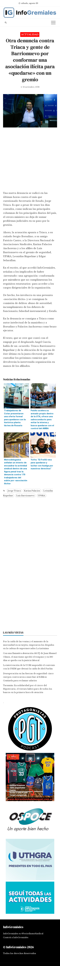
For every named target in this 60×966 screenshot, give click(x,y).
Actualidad (30, 34)
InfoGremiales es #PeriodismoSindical (23, 933)
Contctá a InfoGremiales (15, 937)
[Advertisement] (30, 160)
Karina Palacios (32, 491)
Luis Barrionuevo (25, 495)
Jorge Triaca (14, 491)
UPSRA (41, 495)
